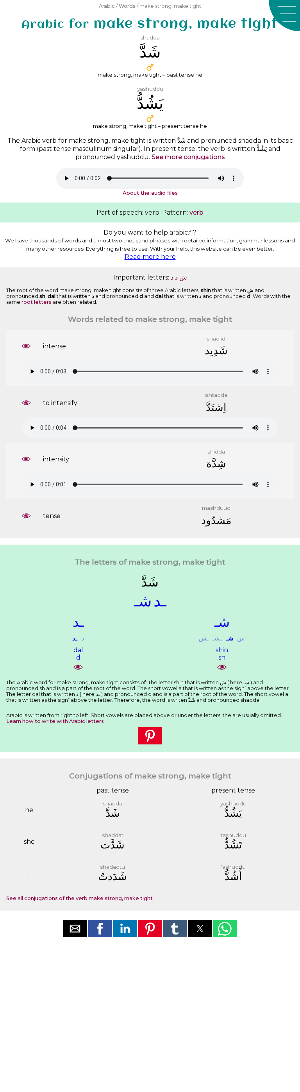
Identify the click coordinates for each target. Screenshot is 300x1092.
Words (127, 6)
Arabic (107, 6)
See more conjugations (188, 157)
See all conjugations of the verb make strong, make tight (79, 898)
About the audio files (150, 193)
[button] (284, 15)
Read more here (150, 256)
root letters (36, 302)
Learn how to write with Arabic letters (55, 721)
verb (196, 212)
